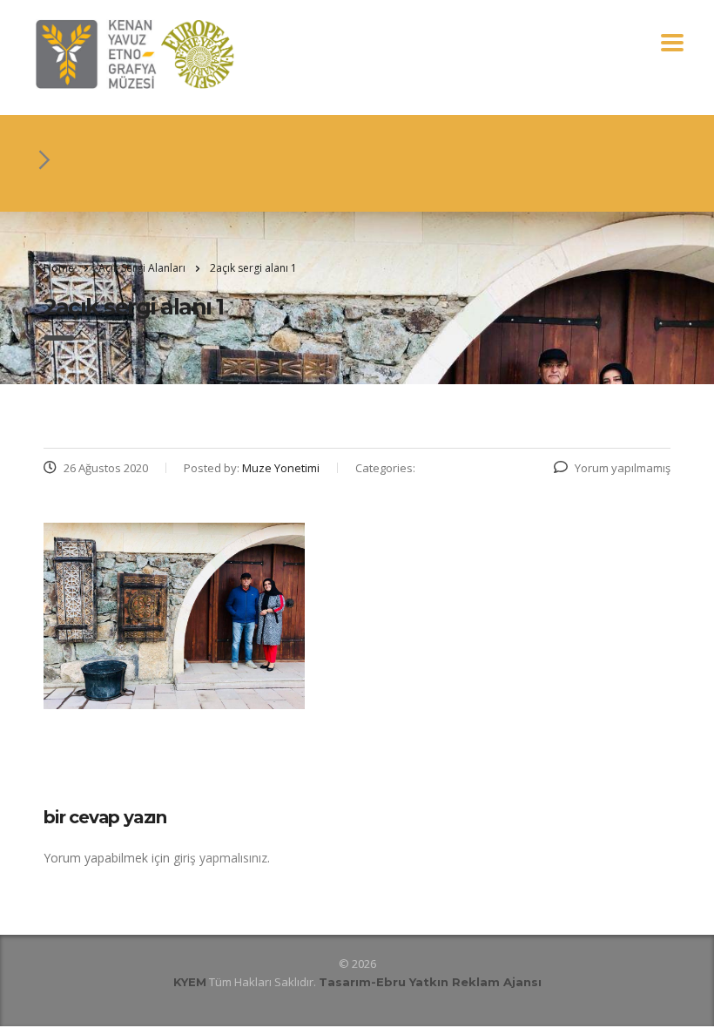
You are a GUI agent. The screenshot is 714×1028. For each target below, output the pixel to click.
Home (59, 267)
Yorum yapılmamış (622, 468)
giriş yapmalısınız (220, 857)
